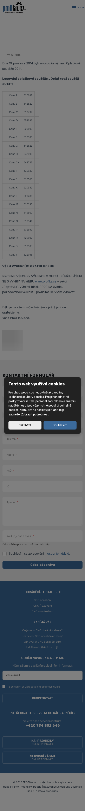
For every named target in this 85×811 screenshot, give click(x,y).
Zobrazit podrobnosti (35, 414)
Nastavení (25, 424)
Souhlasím (60, 425)
